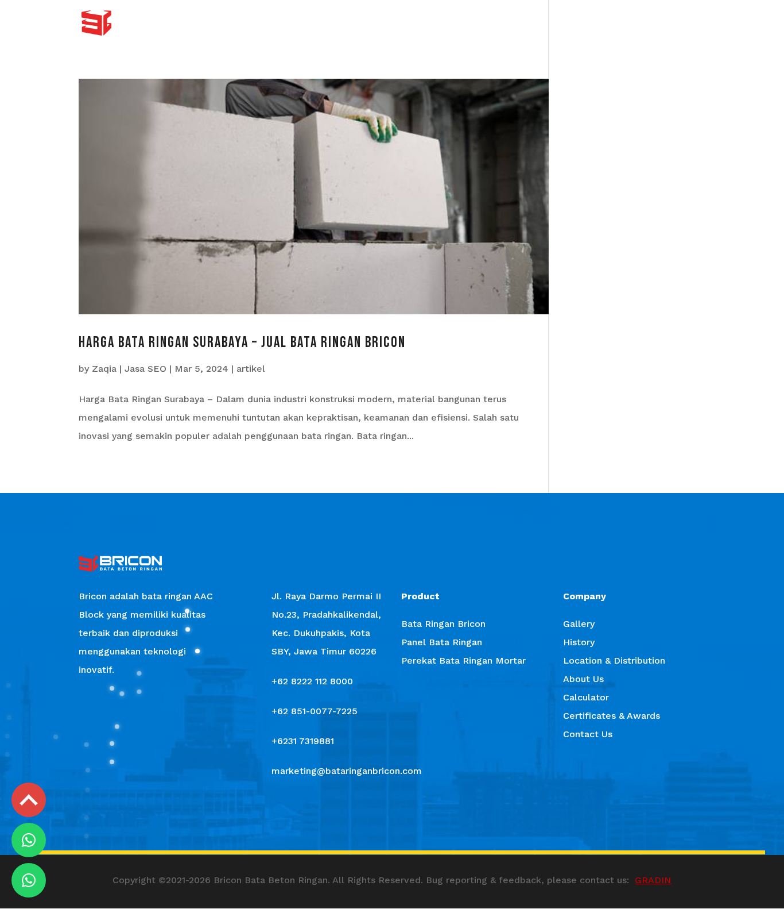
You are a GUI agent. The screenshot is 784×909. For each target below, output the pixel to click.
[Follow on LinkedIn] (458, 822)
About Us (526, 23)
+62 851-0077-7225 (314, 711)
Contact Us (683, 23)
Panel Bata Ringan (441, 642)
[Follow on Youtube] (425, 822)
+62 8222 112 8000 (312, 681)
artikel (250, 368)
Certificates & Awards (611, 715)
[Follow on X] (392, 822)
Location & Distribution (614, 660)
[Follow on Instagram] (358, 822)
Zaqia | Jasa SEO (129, 368)
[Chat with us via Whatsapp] (28, 840)
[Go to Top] (28, 800)
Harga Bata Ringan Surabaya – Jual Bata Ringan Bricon (242, 343)
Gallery (369, 23)
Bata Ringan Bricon (443, 623)
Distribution (468, 23)
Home (267, 23)
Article (573, 23)
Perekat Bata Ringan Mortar (463, 660)
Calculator (624, 23)
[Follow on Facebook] (325, 822)
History (414, 23)
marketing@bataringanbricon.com (346, 770)
